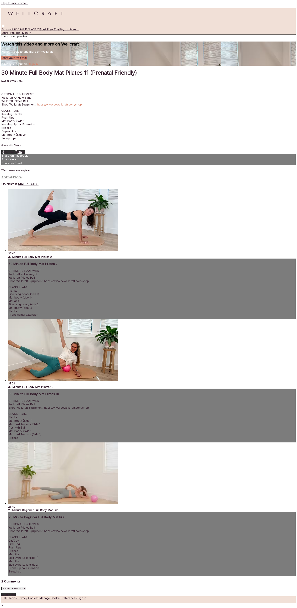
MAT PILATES (8, 81)
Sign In (26, 32)
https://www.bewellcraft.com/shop (59, 104)
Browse (6, 29)
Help (4, 598)
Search (74, 29)
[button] (3, 26)
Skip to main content (14, 3)
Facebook (8, 152)
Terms (13, 598)
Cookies (33, 598)
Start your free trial (14, 58)
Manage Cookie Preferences (58, 598)
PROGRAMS (20, 29)
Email (21, 152)
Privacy (23, 598)
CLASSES (34, 29)
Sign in (64, 29)
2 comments (9, 88)
